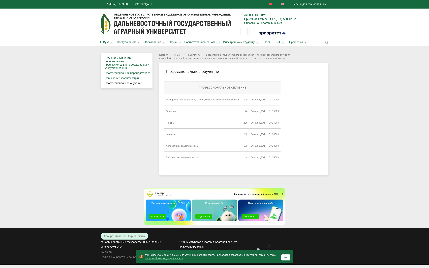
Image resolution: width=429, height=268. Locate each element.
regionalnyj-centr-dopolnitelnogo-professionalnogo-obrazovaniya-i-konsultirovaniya (203, 58)
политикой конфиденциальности (164, 258)
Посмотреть (157, 216)
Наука (173, 42)
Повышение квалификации (122, 78)
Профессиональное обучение (123, 83)
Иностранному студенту (239, 42)
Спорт (266, 42)
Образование (152, 42)
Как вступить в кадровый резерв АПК (256, 194)
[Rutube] (270, 245)
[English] (282, 4)
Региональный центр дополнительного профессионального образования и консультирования (127, 63)
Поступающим (126, 42)
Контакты (106, 252)
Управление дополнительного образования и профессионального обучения (248, 54)
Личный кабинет (254, 15)
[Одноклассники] (265, 245)
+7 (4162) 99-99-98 (116, 4)
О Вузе (104, 42)
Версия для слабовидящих (309, 4)
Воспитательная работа (200, 42)
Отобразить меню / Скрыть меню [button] (124, 236)
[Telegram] (252, 31)
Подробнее (203, 216)
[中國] (271, 4)
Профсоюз (296, 42)
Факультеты (194, 54)
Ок (285, 257)
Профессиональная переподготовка (127, 73)
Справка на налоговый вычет (263, 23)
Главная (163, 54)
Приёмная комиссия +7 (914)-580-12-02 (270, 19)
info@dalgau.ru (144, 4)
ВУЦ (278, 42)
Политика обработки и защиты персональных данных (134, 257)
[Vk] (244, 31)
